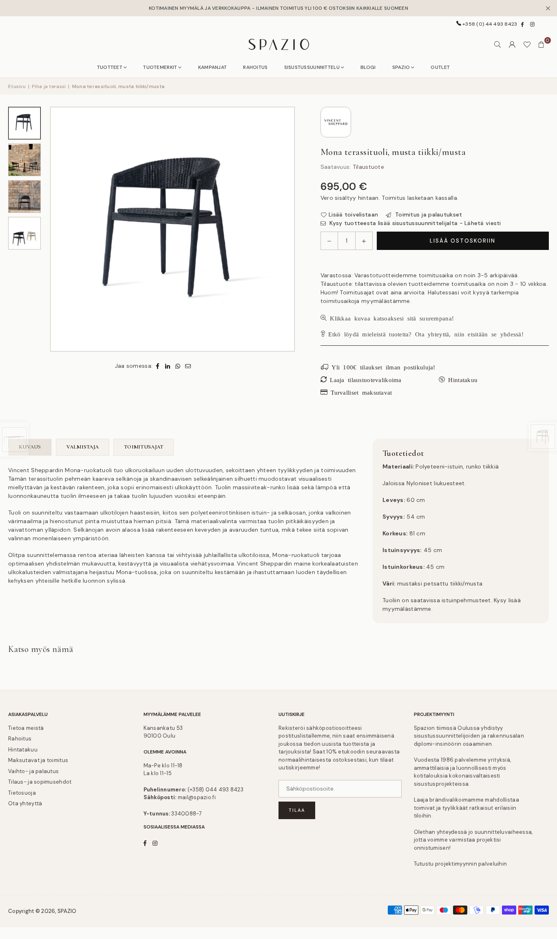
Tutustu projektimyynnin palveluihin (460, 863)
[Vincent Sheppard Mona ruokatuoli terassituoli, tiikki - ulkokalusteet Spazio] (24, 233)
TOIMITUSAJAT (143, 447)
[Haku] (497, 44)
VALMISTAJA (82, 447)
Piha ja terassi (49, 86)
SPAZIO (401, 67)
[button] (541, 44)
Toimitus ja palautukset (427, 214)
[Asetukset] (512, 44)
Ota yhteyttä (25, 803)
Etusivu (17, 86)
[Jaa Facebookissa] (158, 366)
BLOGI (368, 67)
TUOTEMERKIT (160, 67)
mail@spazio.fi (197, 797)
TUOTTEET (109, 67)
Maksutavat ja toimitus (38, 760)
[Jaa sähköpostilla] (188, 366)
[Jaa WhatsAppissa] (178, 366)
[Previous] (61, 229)
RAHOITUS (255, 67)
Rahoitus (19, 738)
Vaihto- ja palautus (33, 771)
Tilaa (297, 810)
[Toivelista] (526, 44)
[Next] (284, 229)
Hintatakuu (23, 749)
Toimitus (393, 197)
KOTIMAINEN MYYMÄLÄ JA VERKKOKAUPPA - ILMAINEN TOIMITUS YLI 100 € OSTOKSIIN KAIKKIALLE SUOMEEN (278, 8)
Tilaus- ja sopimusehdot (39, 781)
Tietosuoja (22, 792)
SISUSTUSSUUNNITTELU (312, 67)
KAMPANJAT (212, 67)
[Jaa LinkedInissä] (168, 366)
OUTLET (440, 67)
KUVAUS (30, 447)
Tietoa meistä (26, 728)
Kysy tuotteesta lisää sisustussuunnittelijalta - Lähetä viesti (414, 223)
